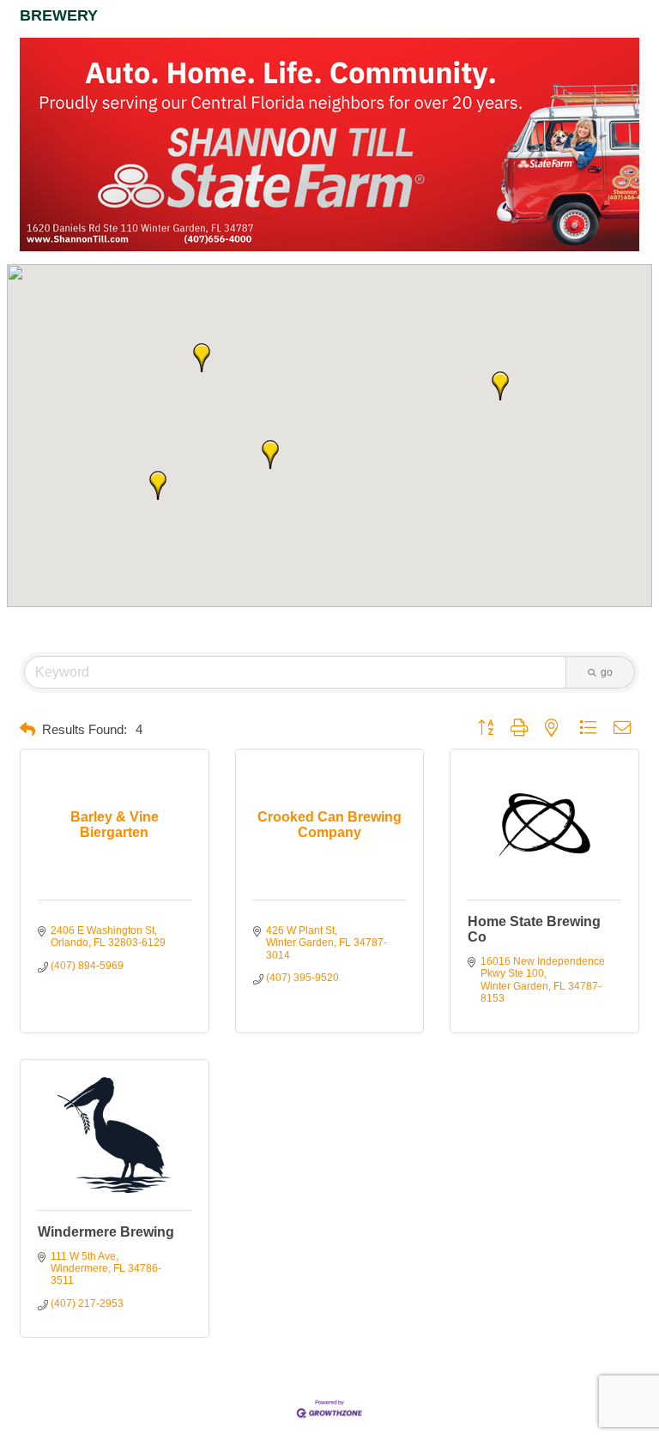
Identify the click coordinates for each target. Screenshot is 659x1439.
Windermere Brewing (106, 1232)
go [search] (607, 672)
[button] (201, 357)
